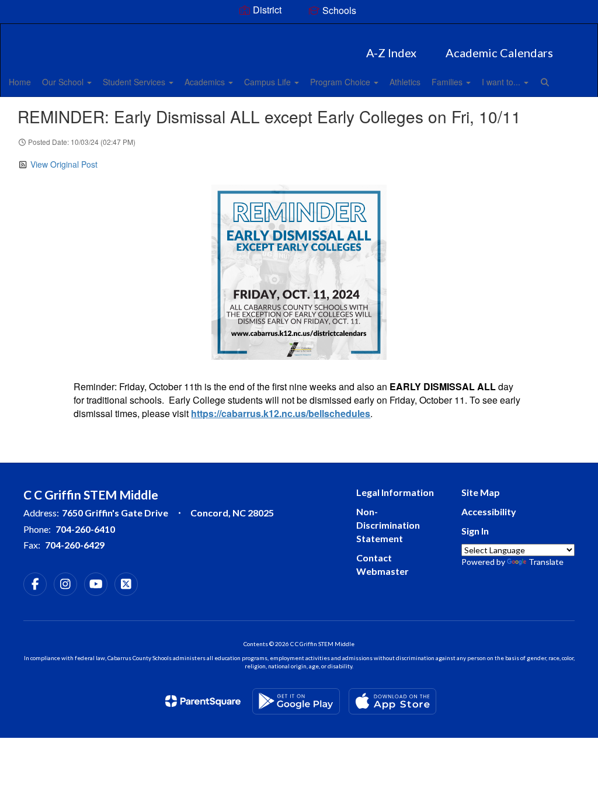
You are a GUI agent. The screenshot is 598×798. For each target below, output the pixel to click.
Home (20, 82)
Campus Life (268, 82)
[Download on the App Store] (392, 701)
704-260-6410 (85, 529)
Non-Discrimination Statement (388, 525)
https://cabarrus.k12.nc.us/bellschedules (280, 413)
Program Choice (341, 82)
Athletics (405, 82)
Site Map (480, 492)
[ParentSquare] (203, 701)
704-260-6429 (75, 544)
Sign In (475, 530)
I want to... (502, 82)
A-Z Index (391, 53)
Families (448, 82)
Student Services (135, 82)
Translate (546, 562)
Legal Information (395, 492)
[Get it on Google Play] (296, 701)
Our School (64, 82)
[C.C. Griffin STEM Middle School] (299, 31)
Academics (206, 82)
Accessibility (488, 511)
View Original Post (64, 164)
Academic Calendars (499, 53)
